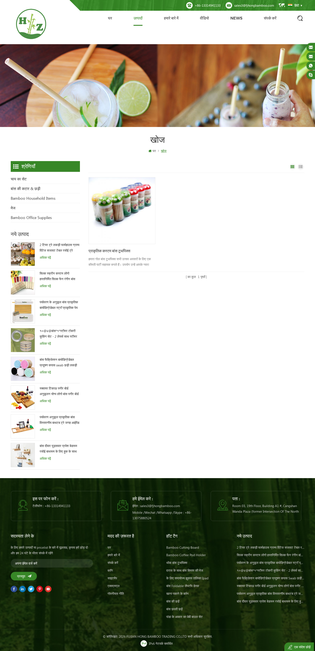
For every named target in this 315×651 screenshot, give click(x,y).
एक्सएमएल (114, 586)
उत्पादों (138, 18)
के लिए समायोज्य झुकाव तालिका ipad (187, 578)
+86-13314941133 (207, 5)
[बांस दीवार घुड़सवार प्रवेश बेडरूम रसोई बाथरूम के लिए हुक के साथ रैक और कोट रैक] (23, 455)
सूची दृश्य (300, 167)
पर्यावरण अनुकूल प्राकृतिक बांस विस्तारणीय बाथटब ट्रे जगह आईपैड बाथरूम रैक (59, 420)
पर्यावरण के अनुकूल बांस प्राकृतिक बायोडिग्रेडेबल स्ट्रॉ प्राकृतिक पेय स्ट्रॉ (59, 305)
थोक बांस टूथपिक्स (176, 562)
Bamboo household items (33, 198)
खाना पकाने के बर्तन (177, 593)
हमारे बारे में (171, 18)
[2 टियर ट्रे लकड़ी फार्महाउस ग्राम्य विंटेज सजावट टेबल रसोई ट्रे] (23, 254)
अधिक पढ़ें (45, 257)
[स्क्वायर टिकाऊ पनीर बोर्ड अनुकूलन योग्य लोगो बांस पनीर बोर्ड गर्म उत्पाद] (23, 397)
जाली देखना (292, 167)
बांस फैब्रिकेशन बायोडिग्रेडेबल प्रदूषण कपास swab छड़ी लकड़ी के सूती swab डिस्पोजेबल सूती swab (58, 362)
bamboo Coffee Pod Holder (186, 555)
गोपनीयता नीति (116, 593)
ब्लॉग (110, 570)
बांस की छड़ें (172, 601)
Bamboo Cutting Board (182, 547)
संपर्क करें (270, 18)
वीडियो (204, 18)
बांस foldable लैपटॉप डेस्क (182, 586)
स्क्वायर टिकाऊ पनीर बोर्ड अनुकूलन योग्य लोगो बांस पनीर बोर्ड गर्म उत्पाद (59, 391)
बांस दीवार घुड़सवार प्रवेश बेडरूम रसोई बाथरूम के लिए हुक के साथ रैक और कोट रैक (58, 449)
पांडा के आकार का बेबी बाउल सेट (184, 617)
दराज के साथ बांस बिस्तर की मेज (184, 570)
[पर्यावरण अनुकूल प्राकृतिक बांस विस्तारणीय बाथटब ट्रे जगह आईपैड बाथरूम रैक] (23, 426)
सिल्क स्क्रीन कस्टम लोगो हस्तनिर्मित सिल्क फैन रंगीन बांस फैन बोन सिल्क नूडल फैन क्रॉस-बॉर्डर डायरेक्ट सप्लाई (58, 276)
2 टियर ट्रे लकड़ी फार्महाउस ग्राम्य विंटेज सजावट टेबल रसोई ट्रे (59, 247)
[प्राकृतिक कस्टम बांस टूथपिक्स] (121, 210)
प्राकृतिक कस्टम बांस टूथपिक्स (109, 251)
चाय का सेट (19, 178)
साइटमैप (112, 578)
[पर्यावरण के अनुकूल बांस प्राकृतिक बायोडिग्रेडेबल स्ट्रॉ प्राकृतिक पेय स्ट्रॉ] (23, 311)
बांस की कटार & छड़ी (25, 188)
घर (110, 18)
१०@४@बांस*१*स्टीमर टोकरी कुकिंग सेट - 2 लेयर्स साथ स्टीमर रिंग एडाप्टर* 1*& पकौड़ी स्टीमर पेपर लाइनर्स (58, 334)
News (236, 18)
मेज (13, 207)
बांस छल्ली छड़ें (174, 609)
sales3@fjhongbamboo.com (254, 5)
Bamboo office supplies (31, 217)
